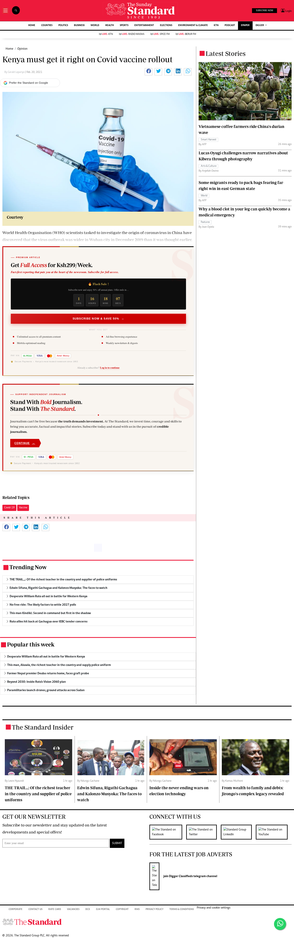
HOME (31, 25)
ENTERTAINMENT (144, 25)
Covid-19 (9, 507)
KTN (216, 25)
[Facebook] (167, 832)
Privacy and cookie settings (213, 907)
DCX (87, 909)
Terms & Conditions (181, 909)
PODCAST (230, 25)
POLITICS (63, 25)
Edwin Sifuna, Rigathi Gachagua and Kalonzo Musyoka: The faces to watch (109, 793)
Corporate (15, 909)
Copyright (122, 909)
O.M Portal (103, 909)
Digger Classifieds (180, 876)
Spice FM (162, 34)
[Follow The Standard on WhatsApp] (280, 924)
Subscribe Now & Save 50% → (98, 318)
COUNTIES (46, 25)
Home (9, 48)
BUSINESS (79, 25)
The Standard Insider (42, 727)
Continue (24, 443)
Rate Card (54, 909)
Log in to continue (110, 367)
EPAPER (245, 25)
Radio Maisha (133, 34)
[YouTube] (274, 832)
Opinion (22, 48)
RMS (137, 909)
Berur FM (187, 34)
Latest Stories (226, 53)
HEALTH (109, 25)
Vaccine (23, 507)
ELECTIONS (166, 25)
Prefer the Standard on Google (28, 82)
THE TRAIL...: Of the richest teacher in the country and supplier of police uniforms (38, 793)
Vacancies (73, 909)
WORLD (95, 25)
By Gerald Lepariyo (14, 72)
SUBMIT (117, 843)
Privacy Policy (154, 909)
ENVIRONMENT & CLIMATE (193, 25)
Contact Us (35, 909)
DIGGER (260, 25)
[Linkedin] (238, 832)
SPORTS (124, 25)
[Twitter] (203, 832)
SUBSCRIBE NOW (264, 10)
